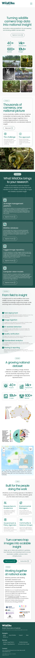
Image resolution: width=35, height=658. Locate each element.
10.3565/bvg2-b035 (13, 597)
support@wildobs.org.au (6, 651)
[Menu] (31, 4)
